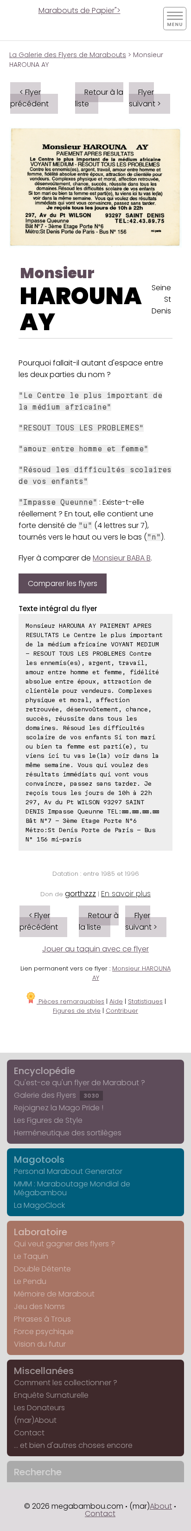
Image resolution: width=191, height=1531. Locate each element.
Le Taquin (31, 1256)
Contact (29, 1432)
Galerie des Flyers (56, 1095)
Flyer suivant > (145, 98)
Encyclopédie (44, 1070)
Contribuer (122, 1010)
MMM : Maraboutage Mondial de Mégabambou (72, 1188)
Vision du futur (40, 1344)
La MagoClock (39, 1205)
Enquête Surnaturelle (51, 1395)
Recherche (38, 1472)
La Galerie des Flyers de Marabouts (67, 54)
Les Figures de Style (48, 1120)
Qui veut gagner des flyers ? (64, 1243)
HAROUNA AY (81, 309)
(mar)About (35, 1420)
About (161, 1506)
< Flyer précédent (29, 98)
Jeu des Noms (39, 1306)
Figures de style (77, 1010)
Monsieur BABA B (122, 558)
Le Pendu (30, 1281)
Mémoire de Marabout (54, 1294)
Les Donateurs (39, 1407)
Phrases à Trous (42, 1319)
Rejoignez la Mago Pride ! (58, 1107)
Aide (116, 1001)
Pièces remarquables (70, 1001)
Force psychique (44, 1331)
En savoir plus (126, 893)
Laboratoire (40, 1231)
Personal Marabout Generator (68, 1171)
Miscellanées (44, 1370)
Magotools (39, 1159)
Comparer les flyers (62, 583)
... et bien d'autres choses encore (73, 1445)
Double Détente (42, 1269)
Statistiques (145, 1001)
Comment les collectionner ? (65, 1382)
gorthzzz (80, 893)
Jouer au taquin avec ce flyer (95, 949)
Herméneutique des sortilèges (67, 1132)
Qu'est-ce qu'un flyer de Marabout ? (79, 1082)
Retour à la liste (99, 98)
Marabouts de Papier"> (79, 10)
